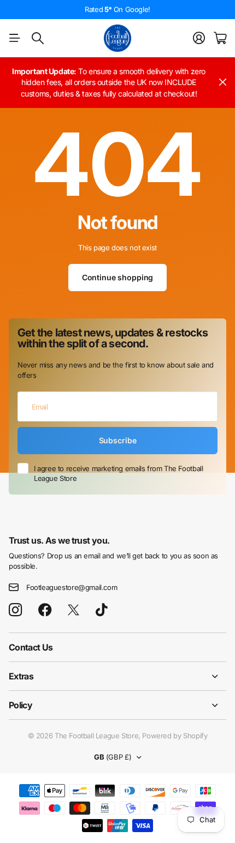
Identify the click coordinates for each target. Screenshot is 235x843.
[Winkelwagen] (220, 38)
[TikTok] (101, 610)
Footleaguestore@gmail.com (71, 587)
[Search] (38, 38)
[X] (73, 610)
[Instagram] (15, 610)
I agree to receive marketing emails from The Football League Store (118, 473)
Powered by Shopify (174, 735)
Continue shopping (118, 277)
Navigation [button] (15, 38)
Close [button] (222, 82)
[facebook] (45, 610)
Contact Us (31, 647)
